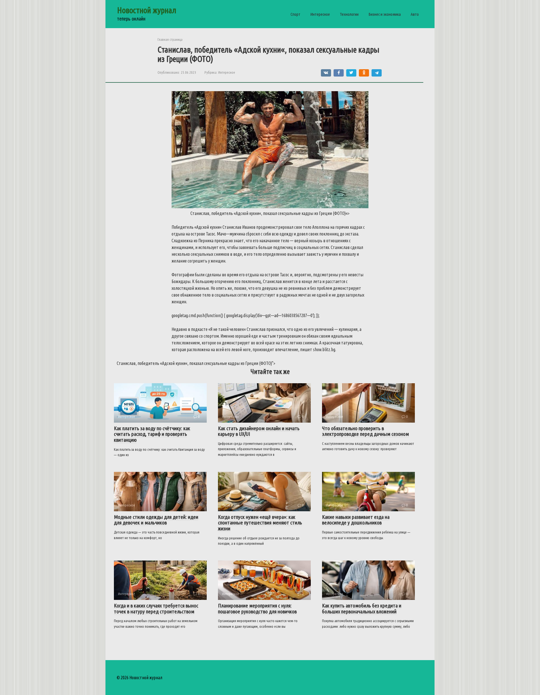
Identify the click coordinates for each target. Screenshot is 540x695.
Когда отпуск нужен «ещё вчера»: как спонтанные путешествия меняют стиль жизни (260, 523)
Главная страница (170, 39)
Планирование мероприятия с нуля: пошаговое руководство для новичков (257, 608)
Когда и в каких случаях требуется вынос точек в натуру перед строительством (156, 608)
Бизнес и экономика (384, 14)
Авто (415, 14)
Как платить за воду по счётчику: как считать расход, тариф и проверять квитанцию (152, 434)
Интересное (320, 14)
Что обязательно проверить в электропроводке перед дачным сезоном (365, 431)
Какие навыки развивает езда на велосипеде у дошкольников (356, 520)
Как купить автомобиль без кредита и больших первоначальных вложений (361, 608)
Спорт (295, 14)
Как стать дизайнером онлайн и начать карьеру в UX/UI (259, 431)
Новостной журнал (146, 10)
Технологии (349, 14)
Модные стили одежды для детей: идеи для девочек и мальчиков (156, 520)
